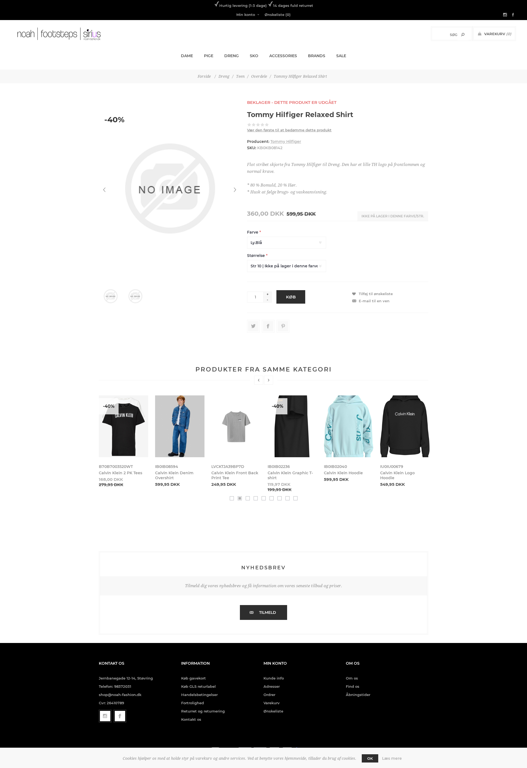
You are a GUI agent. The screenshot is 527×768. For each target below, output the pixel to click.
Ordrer (269, 694)
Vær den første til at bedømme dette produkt (289, 130)
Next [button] (268, 380)
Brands (316, 55)
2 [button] (240, 498)
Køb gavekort (193, 678)
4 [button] (256, 498)
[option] (124, 441)
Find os (352, 686)
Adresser (272, 686)
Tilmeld (267, 612)
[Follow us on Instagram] (105, 716)
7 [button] (279, 498)
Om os (352, 678)
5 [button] (264, 498)
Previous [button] (258, 380)
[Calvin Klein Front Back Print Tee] (236, 426)
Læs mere (392, 758)
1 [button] (232, 498)
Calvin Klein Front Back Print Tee (234, 475)
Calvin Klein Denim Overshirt (174, 475)
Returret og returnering (203, 711)
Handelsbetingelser (199, 694)
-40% (114, 119)
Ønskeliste (273, 711)
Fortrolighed (192, 703)
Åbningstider (358, 694)
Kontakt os (191, 719)
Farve (253, 232)
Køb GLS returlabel (198, 686)
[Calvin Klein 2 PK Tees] (123, 426)
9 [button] (295, 498)
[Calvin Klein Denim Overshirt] (179, 426)
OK (370, 758)
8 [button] (287, 498)
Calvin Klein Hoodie (343, 472)
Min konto (245, 14)
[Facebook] (120, 716)
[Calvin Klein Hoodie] (348, 426)
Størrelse (256, 255)
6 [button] (272, 498)
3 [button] (248, 498)
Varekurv (272, 703)
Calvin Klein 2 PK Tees (120, 472)
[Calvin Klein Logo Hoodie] (405, 426)
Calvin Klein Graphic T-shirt (290, 475)
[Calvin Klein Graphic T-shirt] (292, 426)
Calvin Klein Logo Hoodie (397, 475)
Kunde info (274, 678)
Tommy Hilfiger (285, 141)
